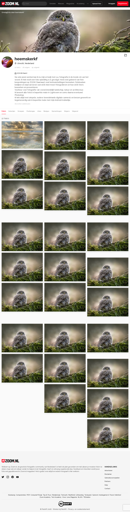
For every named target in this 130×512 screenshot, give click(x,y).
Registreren (122, 3)
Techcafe (64, 495)
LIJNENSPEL (93, 445)
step (90, 249)
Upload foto (96, 3)
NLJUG (80, 497)
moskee (6, 279)
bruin (47, 309)
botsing (5, 249)
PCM (28, 495)
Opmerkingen (57, 111)
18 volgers (26, 67)
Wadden (6, 176)
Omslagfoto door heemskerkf (13, 12)
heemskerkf (10, 123)
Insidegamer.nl (104, 495)
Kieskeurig (11, 495)
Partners (107, 481)
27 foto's (18, 67)
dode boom (50, 410)
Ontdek (52, 4)
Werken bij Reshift (60, 509)
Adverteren (108, 470)
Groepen (21, 111)
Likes (39, 111)
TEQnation (86, 497)
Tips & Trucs (47, 495)
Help (106, 485)
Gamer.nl (95, 495)
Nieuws (61, 4)
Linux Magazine (72, 497)
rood (4, 309)
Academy (80, 4)
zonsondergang (9, 146)
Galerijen (11, 111)
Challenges (30, 111)
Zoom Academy (45, 497)
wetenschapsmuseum (12, 350)
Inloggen (111, 3)
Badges (46, 111)
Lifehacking (80, 495)
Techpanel (88, 495)
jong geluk (50, 249)
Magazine (70, 4)
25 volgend (35, 67)
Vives (64, 497)
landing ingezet (9, 206)
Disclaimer (108, 474)
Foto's (4, 111)
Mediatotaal (56, 495)
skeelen (48, 380)
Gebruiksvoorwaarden (112, 478)
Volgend (75, 111)
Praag (47, 147)
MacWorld (71, 495)
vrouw (48, 350)
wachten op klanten (11, 380)
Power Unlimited (115, 495)
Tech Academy (56, 497)
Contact (107, 488)
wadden (91, 147)
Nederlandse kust (96, 182)
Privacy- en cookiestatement (79, 509)
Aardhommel (51, 178)
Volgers (67, 111)
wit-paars (92, 314)
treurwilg (49, 208)
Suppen (91, 213)
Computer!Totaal (36, 495)
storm (90, 350)
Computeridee (21, 495)
